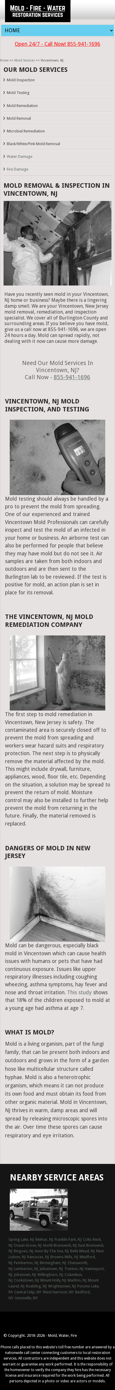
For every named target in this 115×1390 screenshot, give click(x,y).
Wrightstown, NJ (62, 1286)
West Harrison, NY (58, 1292)
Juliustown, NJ (51, 1268)
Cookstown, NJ (26, 1280)
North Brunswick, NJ (60, 1245)
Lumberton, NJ (26, 1268)
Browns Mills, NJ (64, 1257)
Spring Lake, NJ (21, 1239)
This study (79, 992)
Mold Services (24, 60)
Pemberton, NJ (26, 1263)
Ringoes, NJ (23, 1251)
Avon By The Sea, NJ (52, 1251)
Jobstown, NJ (25, 1274)
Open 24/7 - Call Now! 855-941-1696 (57, 44)
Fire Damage (17, 169)
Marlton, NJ (77, 1280)
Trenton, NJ (73, 1268)
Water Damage (19, 156)
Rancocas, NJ (38, 1257)
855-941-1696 (72, 377)
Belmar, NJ (44, 1239)
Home (4, 60)
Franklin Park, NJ (68, 1239)
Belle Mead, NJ (82, 1251)
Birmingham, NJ (53, 1263)
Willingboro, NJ (50, 1274)
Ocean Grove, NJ (28, 1245)
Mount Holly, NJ (53, 1280)
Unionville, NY (26, 1298)
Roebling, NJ (36, 1286)
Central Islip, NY (27, 1292)
